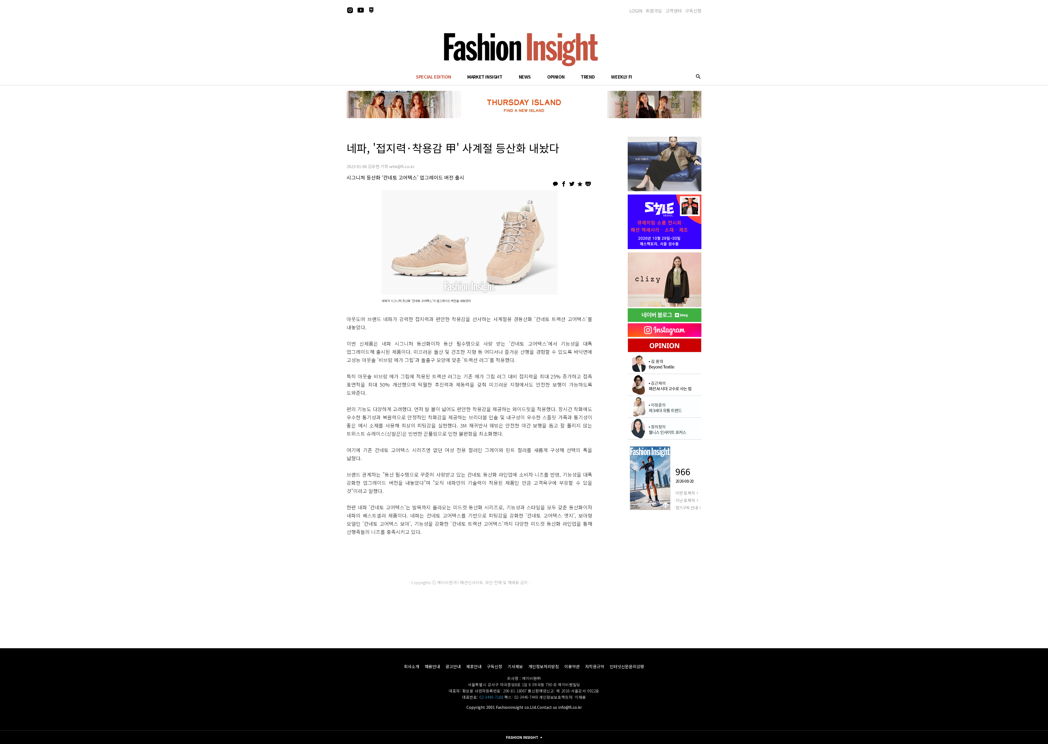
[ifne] (664, 279)
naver (371, 10)
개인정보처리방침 (543, 666)
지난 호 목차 (685, 500)
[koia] (664, 222)
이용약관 (572, 666)
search (698, 76)
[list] (664, 164)
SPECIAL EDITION (433, 76)
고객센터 (673, 10)
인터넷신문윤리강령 (627, 666)
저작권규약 (594, 666)
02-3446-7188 (491, 697)
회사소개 (411, 666)
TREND (588, 76)
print (588, 184)
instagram (350, 10)
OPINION (555, 76)
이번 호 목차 (685, 493)
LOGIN (635, 10)
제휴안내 (473, 666)
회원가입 (654, 10)
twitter (572, 184)
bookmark (580, 184)
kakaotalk (555, 184)
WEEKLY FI (621, 76)
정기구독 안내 (686, 507)
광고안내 (453, 666)
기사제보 (515, 666)
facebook (564, 184)
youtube (360, 10)
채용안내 (432, 666)
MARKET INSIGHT (484, 76)
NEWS (525, 76)
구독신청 (693, 10)
